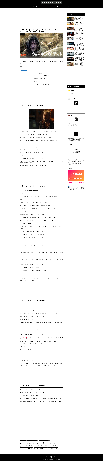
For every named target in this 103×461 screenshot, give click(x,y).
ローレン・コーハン (46, 448)
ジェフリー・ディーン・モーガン (34, 445)
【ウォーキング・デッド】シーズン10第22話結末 (41, 83)
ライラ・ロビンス (32, 448)
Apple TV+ (69, 122)
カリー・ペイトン (23, 443)
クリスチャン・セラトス (41, 443)
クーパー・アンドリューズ (51, 443)
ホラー (41, 440)
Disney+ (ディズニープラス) (72, 158)
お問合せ (54, 456)
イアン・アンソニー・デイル (31, 442)
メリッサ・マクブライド (24, 448)
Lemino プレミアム (71, 186)
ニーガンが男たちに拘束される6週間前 (40, 78)
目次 (40, 73)
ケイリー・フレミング (24, 445)
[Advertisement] (41, 19)
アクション (22, 440)
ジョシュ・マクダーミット (52, 445)
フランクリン (36, 81)
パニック (36, 440)
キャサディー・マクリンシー (32, 443)
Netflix (69, 92)
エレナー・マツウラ (48, 442)
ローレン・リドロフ (54, 448)
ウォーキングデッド (40, 442)
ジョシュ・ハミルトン (44, 445)
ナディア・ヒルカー (30, 446)
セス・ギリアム (23, 446)
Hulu (68, 137)
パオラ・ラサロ (44, 446)
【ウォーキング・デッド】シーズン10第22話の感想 (41, 84)
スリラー (32, 440)
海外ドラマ (45, 440)
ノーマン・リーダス (38, 446)
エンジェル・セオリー (55, 442)
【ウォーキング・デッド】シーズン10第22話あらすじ (42, 75)
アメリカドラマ (23, 442)
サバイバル (27, 440)
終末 (49, 440)
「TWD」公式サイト (24, 70)
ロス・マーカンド (39, 448)
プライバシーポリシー (48, 457)
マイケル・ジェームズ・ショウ (53, 446)
